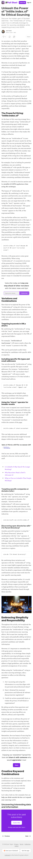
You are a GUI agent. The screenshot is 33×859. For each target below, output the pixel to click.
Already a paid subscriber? (16, 827)
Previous (7, 836)
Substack (7, 855)
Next (26, 836)
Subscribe (22, 2)
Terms (21, 844)
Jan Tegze (9, 30)
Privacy (16, 844)
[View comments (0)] (10, 37)
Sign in (29, 2)
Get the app (25, 850)
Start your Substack (11, 850)
